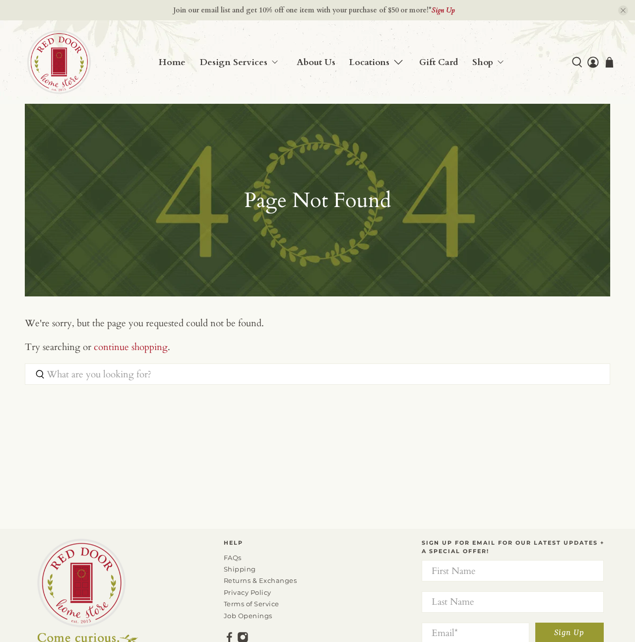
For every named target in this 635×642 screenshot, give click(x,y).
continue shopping (131, 347)
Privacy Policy (247, 592)
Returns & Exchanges (260, 580)
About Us (316, 62)
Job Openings (248, 616)
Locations (369, 62)
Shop (482, 62)
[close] (623, 10)
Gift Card (438, 62)
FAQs (233, 558)
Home (172, 62)
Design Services (233, 62)
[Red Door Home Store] (59, 62)
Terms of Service (251, 604)
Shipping (240, 569)
